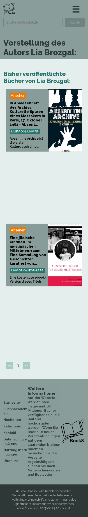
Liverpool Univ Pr (24, 131)
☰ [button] (76, 9)
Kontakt (9, 433)
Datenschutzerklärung (15, 441)
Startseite (11, 402)
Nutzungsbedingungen (15, 452)
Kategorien (12, 426)
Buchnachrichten (15, 411)
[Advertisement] (44, 187)
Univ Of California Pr (27, 270)
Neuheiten (12, 420)
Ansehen (18, 95)
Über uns (11, 461)
